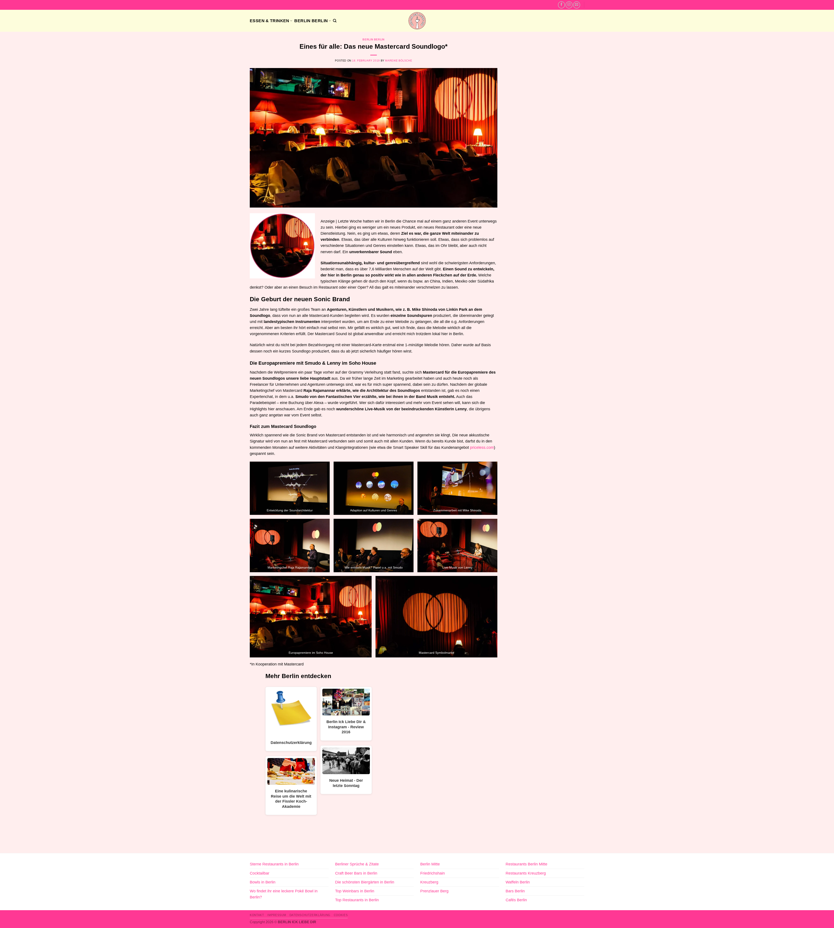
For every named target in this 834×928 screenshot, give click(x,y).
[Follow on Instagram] (569, 4)
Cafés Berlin (516, 900)
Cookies (341, 915)
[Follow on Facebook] (561, 4)
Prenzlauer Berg (434, 891)
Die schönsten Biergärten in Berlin (364, 882)
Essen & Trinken (269, 20)
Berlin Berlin (311, 20)
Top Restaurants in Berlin (357, 900)
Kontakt (257, 915)
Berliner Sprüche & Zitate (357, 864)
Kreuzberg (429, 882)
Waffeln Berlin (518, 882)
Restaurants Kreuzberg (526, 873)
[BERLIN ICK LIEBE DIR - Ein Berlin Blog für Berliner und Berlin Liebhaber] (417, 20)
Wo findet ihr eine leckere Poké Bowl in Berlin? (284, 894)
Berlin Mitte (430, 864)
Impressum (276, 915)
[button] (334, 21)
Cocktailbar (259, 873)
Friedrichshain (432, 873)
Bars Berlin (515, 891)
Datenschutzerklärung (310, 915)
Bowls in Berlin (262, 882)
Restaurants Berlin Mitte (526, 864)
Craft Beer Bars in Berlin (356, 873)
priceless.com (482, 447)
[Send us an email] (576, 4)
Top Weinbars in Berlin (354, 891)
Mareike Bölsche (398, 60)
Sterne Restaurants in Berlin (274, 864)
